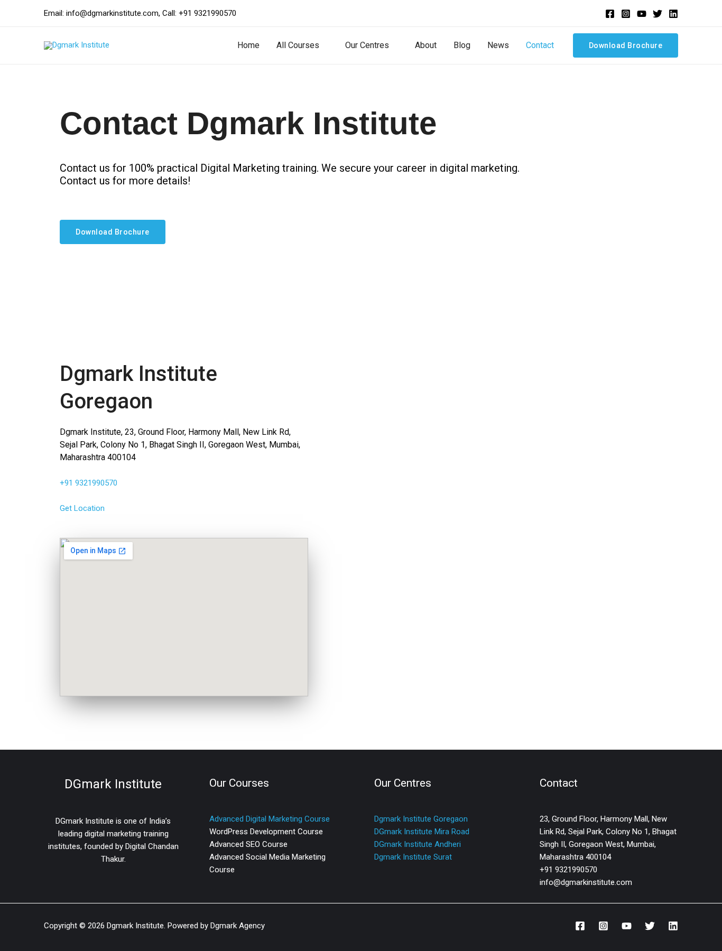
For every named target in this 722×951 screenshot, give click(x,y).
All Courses (297, 45)
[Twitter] (657, 13)
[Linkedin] (673, 13)
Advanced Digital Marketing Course (269, 819)
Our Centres (367, 45)
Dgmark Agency (237, 925)
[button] (626, 45)
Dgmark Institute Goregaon (421, 819)
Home (248, 45)
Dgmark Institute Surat (413, 857)
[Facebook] (610, 13)
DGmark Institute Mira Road (421, 831)
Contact (540, 45)
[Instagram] (626, 13)
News (498, 45)
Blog (461, 45)
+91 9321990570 (88, 483)
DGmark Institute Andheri (417, 844)
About (426, 45)
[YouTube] (641, 13)
